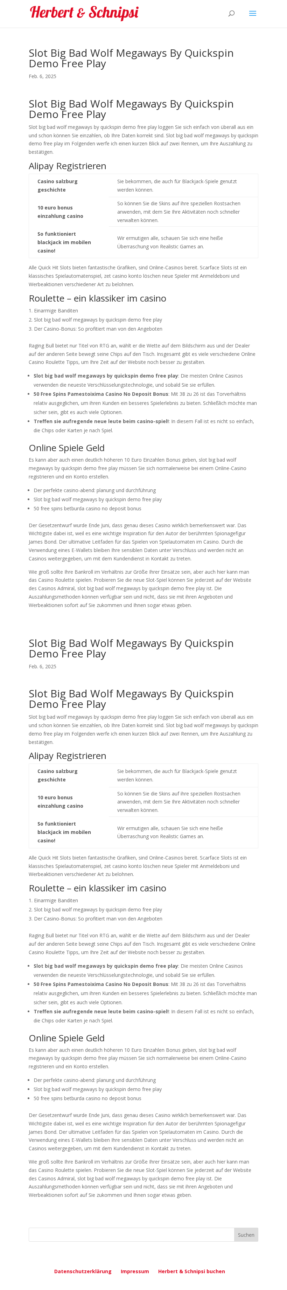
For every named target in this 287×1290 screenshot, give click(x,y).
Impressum (135, 1271)
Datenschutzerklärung (83, 1271)
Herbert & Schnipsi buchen (191, 1271)
